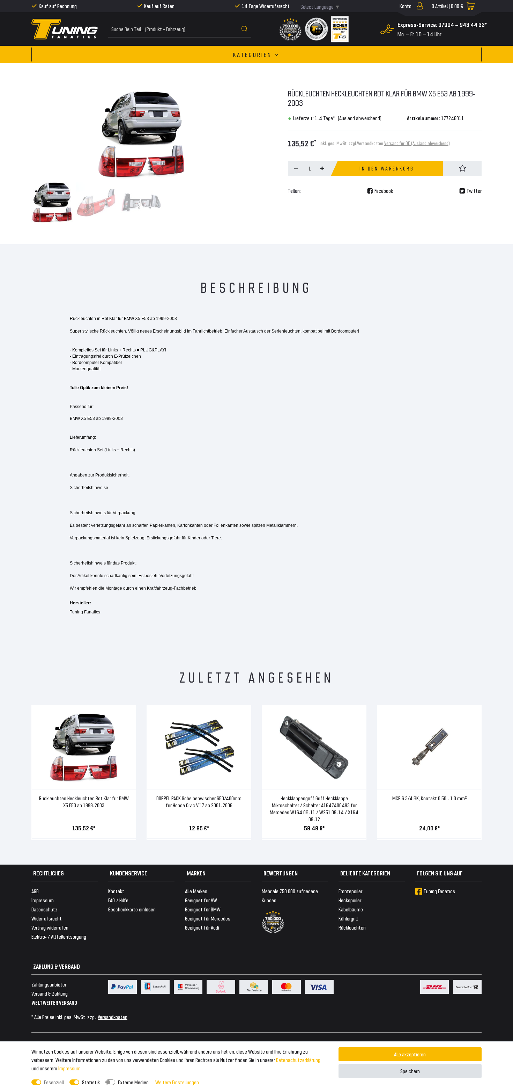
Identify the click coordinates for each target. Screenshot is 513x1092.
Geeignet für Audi (202, 927)
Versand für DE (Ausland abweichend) (417, 143)
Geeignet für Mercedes (207, 918)
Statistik (91, 1082)
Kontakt (116, 891)
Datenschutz (44, 909)
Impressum (69, 1068)
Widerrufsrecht (46, 918)
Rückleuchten (352, 927)
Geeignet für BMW (203, 909)
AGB (35, 891)
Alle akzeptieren (410, 1054)
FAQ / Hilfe (118, 900)
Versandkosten (112, 1016)
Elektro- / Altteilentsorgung (58, 936)
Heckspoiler (350, 900)
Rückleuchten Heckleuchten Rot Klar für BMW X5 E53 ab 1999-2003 (84, 801)
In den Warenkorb (386, 168)
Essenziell (54, 1082)
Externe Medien (133, 1082)
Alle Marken (196, 891)
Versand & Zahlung (49, 993)
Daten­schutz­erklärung (298, 1059)
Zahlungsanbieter (48, 984)
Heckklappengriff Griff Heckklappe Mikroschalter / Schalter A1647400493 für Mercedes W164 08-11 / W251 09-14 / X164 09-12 (314, 808)
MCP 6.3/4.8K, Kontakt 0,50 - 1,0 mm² (429, 798)
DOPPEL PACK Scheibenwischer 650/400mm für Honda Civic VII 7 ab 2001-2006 (198, 801)
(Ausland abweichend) (359, 118)
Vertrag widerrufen (49, 927)
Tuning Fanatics (439, 891)
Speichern (410, 1071)
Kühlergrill (348, 918)
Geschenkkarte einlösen (132, 909)
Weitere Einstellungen (177, 1082)
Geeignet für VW (201, 900)
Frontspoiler (350, 891)
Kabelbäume (351, 909)
